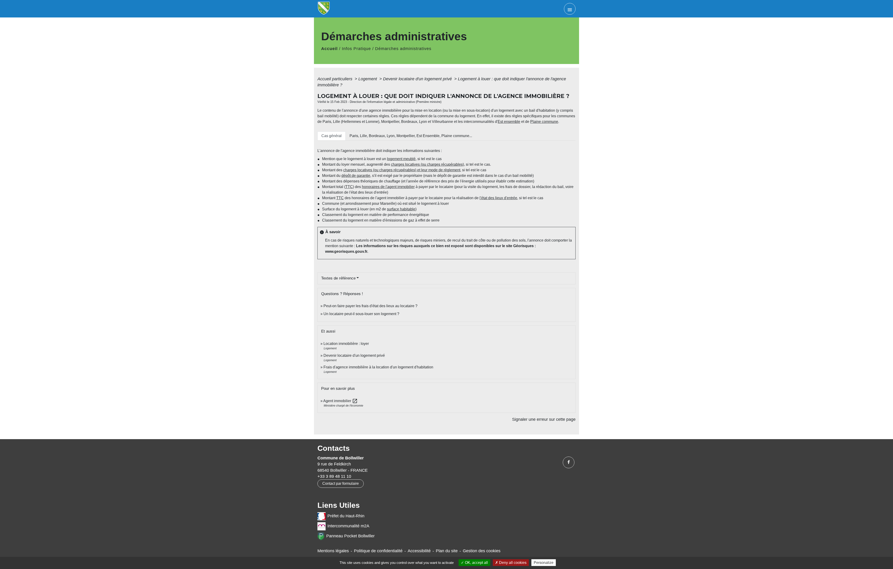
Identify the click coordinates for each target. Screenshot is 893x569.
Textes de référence (338, 278)
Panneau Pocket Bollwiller (350, 536)
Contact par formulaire (340, 483)
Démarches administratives (403, 48)
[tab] (331, 135)
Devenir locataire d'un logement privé (418, 79)
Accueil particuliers (335, 79)
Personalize (543, 563)
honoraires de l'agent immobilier (388, 187)
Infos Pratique (356, 48)
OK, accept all (476, 563)
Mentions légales (333, 551)
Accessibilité (419, 551)
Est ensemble (509, 122)
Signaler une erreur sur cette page (544, 419)
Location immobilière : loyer (346, 344)
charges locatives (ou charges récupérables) (427, 164)
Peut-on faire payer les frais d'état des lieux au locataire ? (370, 306)
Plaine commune (544, 122)
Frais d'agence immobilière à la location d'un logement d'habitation (378, 367)
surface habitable (401, 209)
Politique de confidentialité (378, 551)
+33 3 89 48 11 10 (334, 476)
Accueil (329, 48)
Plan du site (447, 551)
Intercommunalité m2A (348, 526)
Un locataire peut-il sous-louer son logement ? (361, 314)
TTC (349, 187)
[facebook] (568, 462)
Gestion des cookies (481, 551)
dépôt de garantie (355, 176)
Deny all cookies (512, 563)
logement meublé (401, 159)
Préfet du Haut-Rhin (345, 516)
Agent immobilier (340, 401)
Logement (368, 79)
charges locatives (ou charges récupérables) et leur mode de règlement (401, 170)
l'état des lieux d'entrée (498, 198)
